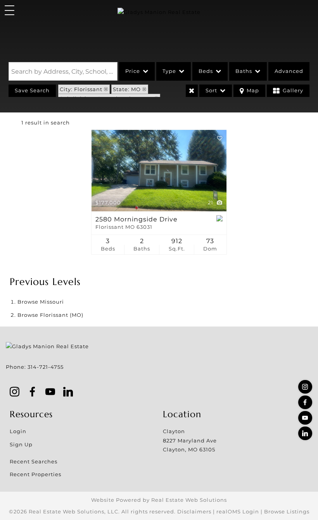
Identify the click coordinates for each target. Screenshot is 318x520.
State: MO (127, 89)
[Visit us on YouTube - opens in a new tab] (305, 418)
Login (18, 431)
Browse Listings (286, 511)
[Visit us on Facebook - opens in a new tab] (305, 402)
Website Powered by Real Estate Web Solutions (159, 500)
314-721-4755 (46, 367)
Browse (40, 302)
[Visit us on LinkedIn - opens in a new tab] (305, 433)
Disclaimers (194, 511)
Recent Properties (35, 474)
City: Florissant (81, 89)
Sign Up (21, 444)
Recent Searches (33, 461)
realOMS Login (237, 511)
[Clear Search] (192, 91)
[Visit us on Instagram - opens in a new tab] (305, 387)
